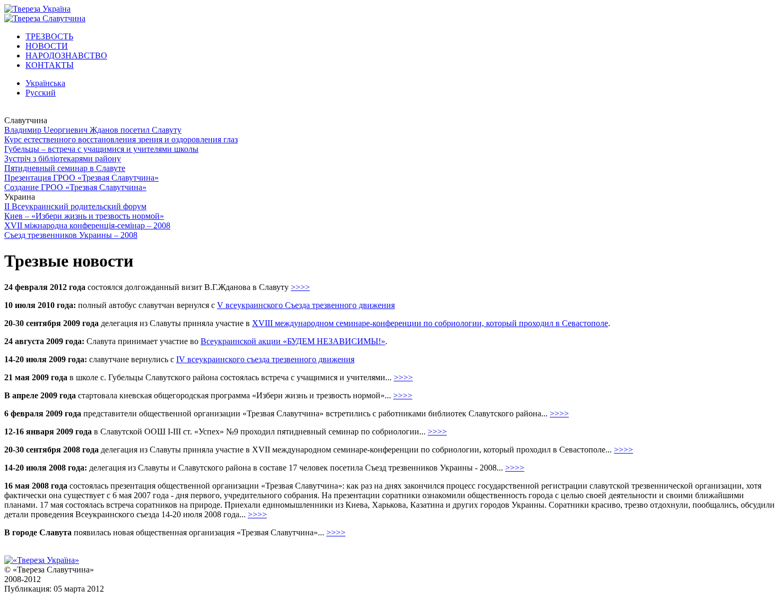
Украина (19, 196)
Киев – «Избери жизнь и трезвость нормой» (84, 215)
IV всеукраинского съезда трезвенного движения (265, 359)
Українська (45, 83)
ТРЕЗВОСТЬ (49, 36)
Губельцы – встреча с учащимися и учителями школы (101, 148)
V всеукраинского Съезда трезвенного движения (306, 305)
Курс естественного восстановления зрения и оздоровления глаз (121, 139)
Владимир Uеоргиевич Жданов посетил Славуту (92, 129)
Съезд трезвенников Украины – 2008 (70, 235)
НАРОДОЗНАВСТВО (66, 55)
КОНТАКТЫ (49, 65)
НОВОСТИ (46, 45)
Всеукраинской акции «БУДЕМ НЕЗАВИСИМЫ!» (293, 341)
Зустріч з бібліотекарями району (62, 158)
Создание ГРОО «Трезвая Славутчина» (75, 187)
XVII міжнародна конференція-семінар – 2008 (87, 225)
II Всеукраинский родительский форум (75, 206)
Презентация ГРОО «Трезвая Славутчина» (81, 177)
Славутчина (25, 120)
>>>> (300, 287)
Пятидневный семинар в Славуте (64, 168)
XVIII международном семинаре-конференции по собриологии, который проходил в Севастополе (430, 323)
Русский (40, 92)
